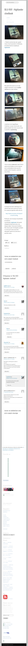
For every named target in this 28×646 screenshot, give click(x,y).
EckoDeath (5, 529)
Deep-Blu (5, 521)
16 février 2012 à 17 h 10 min (9, 287)
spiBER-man (6, 285)
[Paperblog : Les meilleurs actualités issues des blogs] (6, 633)
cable (4, 542)
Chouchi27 (6, 342)
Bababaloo (5, 512)
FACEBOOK (6, 480)
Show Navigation (21, 12)
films (13, 22)
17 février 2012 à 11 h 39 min (9, 343)
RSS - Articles (10, 598)
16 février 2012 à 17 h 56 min (9, 302)
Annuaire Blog (6, 626)
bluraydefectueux (6, 510)
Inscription (6, 618)
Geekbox (5, 516)
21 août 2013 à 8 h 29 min (8, 392)
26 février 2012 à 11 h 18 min (9, 359)
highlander (7, 47)
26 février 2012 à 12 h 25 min (11, 378)
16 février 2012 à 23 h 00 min (11, 330)
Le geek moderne (6, 519)
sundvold (8, 17)
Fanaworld (6, 313)
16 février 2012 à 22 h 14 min (9, 314)
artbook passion (6, 524)
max (5, 301)
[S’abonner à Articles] (5, 598)
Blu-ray (10, 22)
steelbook (14, 268)
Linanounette (5, 517)
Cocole (4, 515)
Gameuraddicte (6, 520)
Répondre (7, 295)
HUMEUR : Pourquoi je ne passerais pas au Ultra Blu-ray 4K (8, 589)
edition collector (6, 526)
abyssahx (5, 523)
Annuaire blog (6, 628)
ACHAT (8, 22)
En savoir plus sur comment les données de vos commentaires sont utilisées (13, 449)
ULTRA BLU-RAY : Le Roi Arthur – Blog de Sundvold (7, 586)
